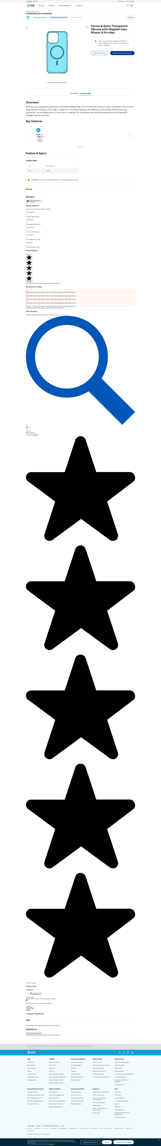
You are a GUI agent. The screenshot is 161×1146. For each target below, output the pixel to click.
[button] (27, 27)
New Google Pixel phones (34, 1098)
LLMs (62, 1125)
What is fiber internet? (99, 1102)
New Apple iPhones (32, 1092)
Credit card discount (120, 1077)
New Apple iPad (53, 1092)
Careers (117, 1104)
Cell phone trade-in (98, 1074)
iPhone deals (118, 1068)
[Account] (132, 5)
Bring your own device (99, 1071)
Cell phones (30, 1062)
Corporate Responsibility (122, 1101)
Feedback (38, 1125)
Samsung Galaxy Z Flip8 (56, 1083)
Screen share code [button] (120, 1117)
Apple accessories (76, 1092)
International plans (76, 1065)
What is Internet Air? (98, 1095)
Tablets (29, 1071)
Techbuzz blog (30, 1125)
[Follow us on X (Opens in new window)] (119, 1052)
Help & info (118, 1107)
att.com (29, 1046)
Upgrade (73, 1071)
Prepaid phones (31, 1080)
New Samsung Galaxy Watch (57, 1101)
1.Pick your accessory (39, 17)
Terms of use (46, 1128)
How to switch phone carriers (101, 1065)
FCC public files (30, 1130)
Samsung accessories (77, 1098)
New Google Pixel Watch (56, 1104)
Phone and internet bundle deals (124, 1074)
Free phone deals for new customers (122, 1080)
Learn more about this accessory (57, 82)
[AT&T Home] (31, 6)
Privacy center (94, 1128)
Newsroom (118, 1095)
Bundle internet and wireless (101, 1092)
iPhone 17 (51, 1071)
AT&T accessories (76, 1095)
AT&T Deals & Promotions (122, 1062)
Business (35, 1)
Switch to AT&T (97, 1062)
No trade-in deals (119, 1084)
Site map (29, 1128)
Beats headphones (76, 1104)
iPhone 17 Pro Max (54, 1062)
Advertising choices (84, 1128)
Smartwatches (31, 1074)
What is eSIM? (97, 1105)
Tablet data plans (76, 1074)
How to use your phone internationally (99, 1098)
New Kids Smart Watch (55, 1107)
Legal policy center (73, 1128)
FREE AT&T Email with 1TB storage (51, 1125)
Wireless (39, 1046)
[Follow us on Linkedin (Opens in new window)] (132, 1052)
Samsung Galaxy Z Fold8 (56, 1080)
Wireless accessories (33, 1077)
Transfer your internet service (101, 1077)
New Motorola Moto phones (35, 1101)
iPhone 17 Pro (53, 1065)
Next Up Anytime (76, 1080)
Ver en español (130, 1)
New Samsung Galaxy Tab (56, 1095)
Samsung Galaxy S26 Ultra (56, 1074)
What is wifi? (96, 1113)
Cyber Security (129, 1128)
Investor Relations (120, 1098)
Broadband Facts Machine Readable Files (122, 1113)
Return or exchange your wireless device (100, 1109)
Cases (52, 1046)
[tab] (74, 93)
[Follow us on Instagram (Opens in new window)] (128, 1052)
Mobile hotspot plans (77, 1077)
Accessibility (54, 1128)
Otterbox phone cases (77, 1101)
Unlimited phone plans (77, 1062)
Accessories (46, 1046)
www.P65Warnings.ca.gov (70, 180)
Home (34, 1046)
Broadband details (63, 1128)
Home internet (31, 1068)
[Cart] (128, 6)
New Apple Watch (54, 1098)
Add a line (73, 1068)
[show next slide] (130, 135)
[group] (36, 1059)
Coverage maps (37, 1128)
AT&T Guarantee (119, 1110)
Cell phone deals (119, 1065)
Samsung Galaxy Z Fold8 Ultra (57, 1077)
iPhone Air (52, 1068)
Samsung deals (119, 1071)
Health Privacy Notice (119, 1128)
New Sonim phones (32, 1104)
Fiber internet (31, 1065)
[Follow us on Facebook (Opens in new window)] (123, 1052)
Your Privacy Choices (105, 1128)
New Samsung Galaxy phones (35, 1095)
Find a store (121, 1)
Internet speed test (98, 1068)
